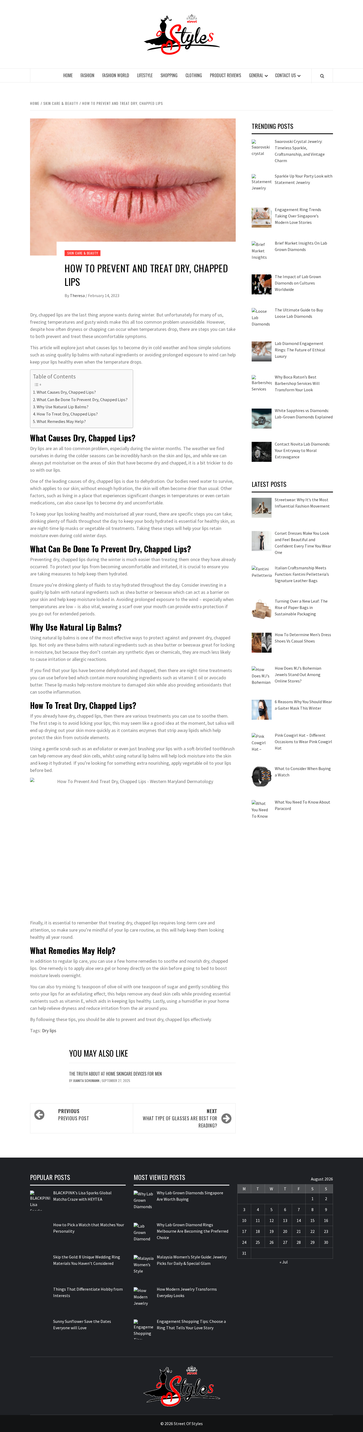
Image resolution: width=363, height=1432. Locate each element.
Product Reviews (225, 75)
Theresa (78, 295)
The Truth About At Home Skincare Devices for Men (115, 1074)
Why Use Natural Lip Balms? (62, 406)
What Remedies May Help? (61, 421)
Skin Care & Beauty (82, 253)
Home (68, 75)
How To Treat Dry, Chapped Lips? (67, 414)
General (256, 75)
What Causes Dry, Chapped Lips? (66, 392)
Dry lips (49, 1030)
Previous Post (73, 1115)
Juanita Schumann (86, 1080)
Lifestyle (145, 75)
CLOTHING (193, 75)
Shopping (169, 75)
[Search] (322, 76)
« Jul (284, 1262)
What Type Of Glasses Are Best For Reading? (180, 1118)
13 (285, 1220)
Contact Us (285, 75)
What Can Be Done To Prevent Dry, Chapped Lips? (82, 399)
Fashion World (115, 75)
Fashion (87, 75)
